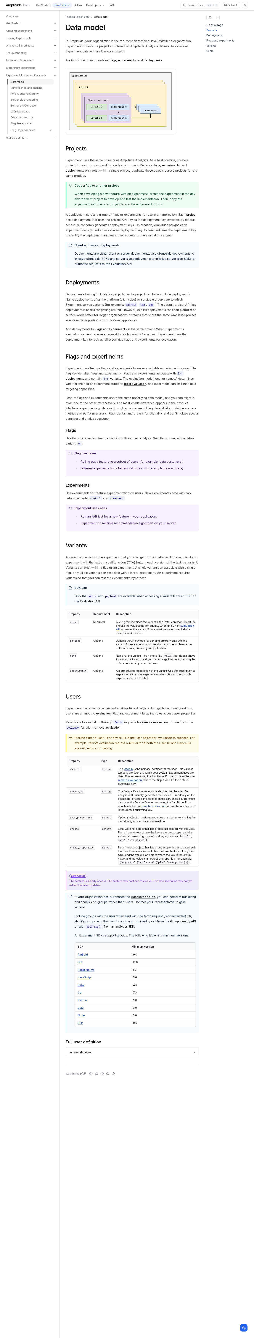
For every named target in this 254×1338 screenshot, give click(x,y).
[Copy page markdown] (210, 17)
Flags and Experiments (111, 329)
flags (112, 60)
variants (115, 378)
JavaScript (85, 977)
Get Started (43, 5)
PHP (80, 1022)
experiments (127, 60)
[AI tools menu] (217, 17)
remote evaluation (155, 722)
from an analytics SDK (110, 926)
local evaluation (135, 384)
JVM (81, 1007)
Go (79, 992)
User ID (128, 768)
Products (60, 5)
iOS (80, 962)
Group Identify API (183, 921)
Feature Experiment (77, 16)
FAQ (111, 5)
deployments (153, 60)
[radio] (91, 1073)
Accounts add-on (143, 897)
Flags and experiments (220, 40)
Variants (211, 45)
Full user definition (80, 1052)
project (191, 214)
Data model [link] (101, 16)
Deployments (214, 35)
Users (209, 50)
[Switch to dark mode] (245, 5)
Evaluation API (90, 601)
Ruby (81, 984)
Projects (211, 30)
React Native (86, 969)
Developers (93, 5)
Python (82, 1000)
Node (81, 1015)
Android (83, 954)
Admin (78, 5)
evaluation (103, 713)
